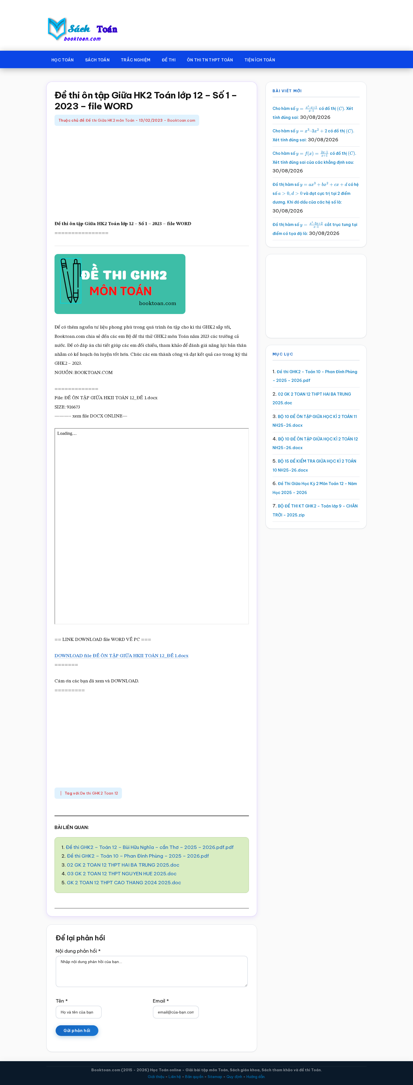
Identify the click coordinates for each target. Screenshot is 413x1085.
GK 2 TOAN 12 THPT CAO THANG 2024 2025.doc (124, 882)
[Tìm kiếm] (288, 59)
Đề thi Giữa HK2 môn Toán (110, 120)
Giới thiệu (156, 1076)
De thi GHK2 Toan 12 (99, 793)
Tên (62, 1001)
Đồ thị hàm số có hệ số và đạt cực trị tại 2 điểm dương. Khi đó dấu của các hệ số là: (316, 193)
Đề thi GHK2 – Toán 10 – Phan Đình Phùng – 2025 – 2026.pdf (138, 856)
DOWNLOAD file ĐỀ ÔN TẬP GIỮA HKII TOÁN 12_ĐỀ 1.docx (121, 656)
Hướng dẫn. (256, 1076)
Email (161, 1001)
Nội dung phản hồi (78, 951)
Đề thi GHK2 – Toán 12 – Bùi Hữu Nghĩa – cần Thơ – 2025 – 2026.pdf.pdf (150, 847)
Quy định (234, 1076)
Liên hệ (175, 1076)
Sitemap (215, 1076)
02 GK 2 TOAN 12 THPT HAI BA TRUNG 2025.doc (123, 865)
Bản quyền (194, 1076)
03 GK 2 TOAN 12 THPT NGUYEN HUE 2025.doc (121, 874)
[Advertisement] (152, 173)
